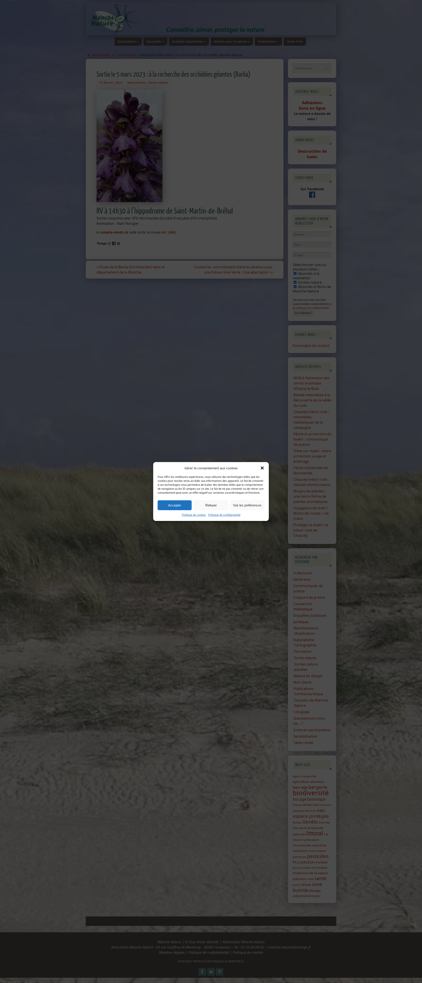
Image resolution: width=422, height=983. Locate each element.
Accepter (174, 505)
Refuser (211, 505)
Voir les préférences (247, 505)
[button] (262, 468)
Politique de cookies (194, 515)
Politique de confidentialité (224, 515)
